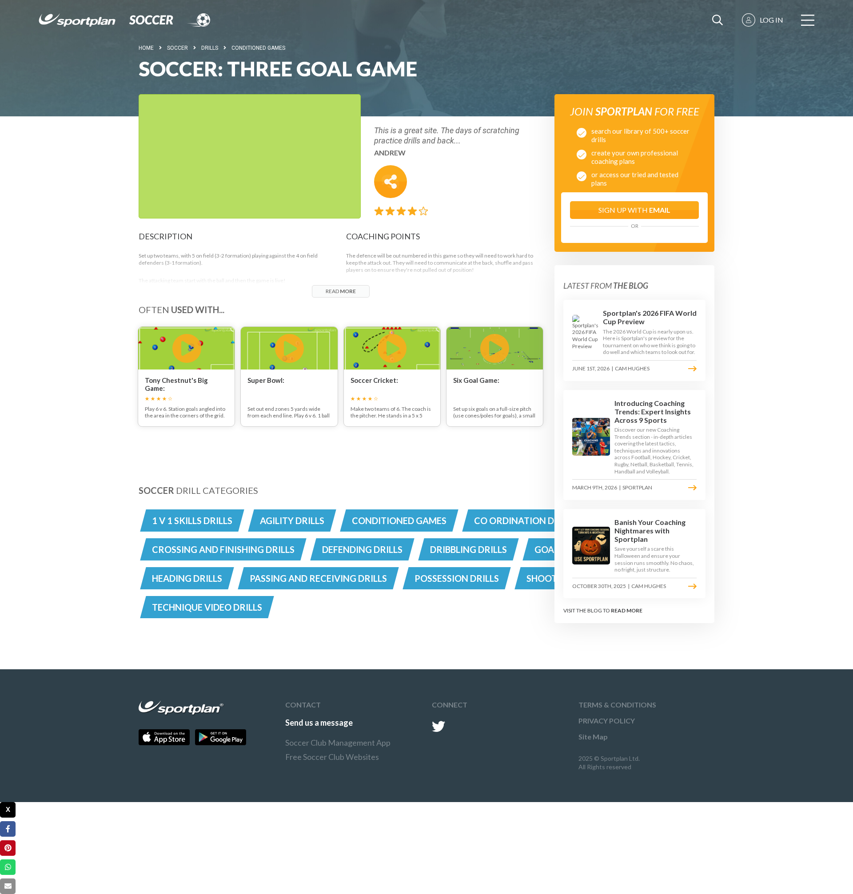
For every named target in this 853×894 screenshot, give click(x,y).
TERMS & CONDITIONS (617, 704)
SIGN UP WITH (634, 210)
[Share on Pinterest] (8, 848)
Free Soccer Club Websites (332, 757)
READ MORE (626, 610)
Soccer (177, 48)
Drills (209, 48)
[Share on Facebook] (8, 829)
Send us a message (319, 722)
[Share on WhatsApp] (8, 867)
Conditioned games (258, 48)
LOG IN (771, 20)
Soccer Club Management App (338, 742)
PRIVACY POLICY (606, 720)
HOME (146, 48)
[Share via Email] (8, 886)
